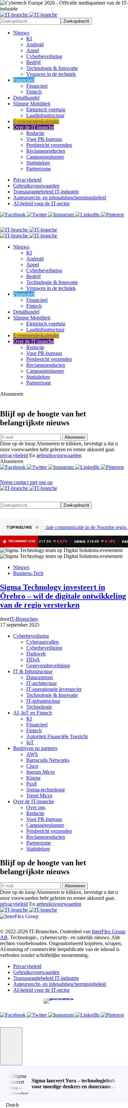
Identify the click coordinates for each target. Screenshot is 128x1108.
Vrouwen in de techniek (51, 74)
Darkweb (36, 653)
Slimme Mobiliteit (31, 103)
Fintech (34, 92)
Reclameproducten (45, 151)
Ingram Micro (40, 772)
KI (29, 38)
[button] (11, 1046)
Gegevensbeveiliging (48, 665)
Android (35, 44)
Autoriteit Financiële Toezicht (57, 736)
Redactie (35, 133)
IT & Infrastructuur (33, 671)
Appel (32, 50)
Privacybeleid (27, 180)
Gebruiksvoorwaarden (36, 185)
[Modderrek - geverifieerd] (64, 1003)
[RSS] (4, 224)
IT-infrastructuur (43, 701)
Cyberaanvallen (42, 642)
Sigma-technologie (45, 789)
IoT (30, 742)
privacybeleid (14, 455)
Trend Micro (39, 795)
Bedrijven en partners (35, 748)
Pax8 (31, 784)
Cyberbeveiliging (44, 56)
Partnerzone (38, 168)
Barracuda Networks (47, 760)
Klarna (33, 778)
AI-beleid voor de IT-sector (41, 203)
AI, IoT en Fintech (32, 713)
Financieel (23, 80)
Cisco (32, 766)
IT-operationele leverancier (54, 689)
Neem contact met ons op (26, 482)
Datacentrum (39, 677)
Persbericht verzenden (49, 145)
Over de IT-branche (33, 127)
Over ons (35, 807)
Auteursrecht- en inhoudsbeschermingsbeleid (59, 197)
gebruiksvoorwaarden (58, 455)
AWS (32, 754)
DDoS (33, 659)
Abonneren (75, 437)
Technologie (39, 707)
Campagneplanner (45, 157)
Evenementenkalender (36, 121)
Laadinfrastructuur (45, 115)
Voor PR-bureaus (44, 139)
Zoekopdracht (76, 21)
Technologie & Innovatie (52, 68)
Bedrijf (33, 62)
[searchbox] (30, 21)
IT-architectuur (41, 683)
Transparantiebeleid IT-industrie (46, 191)
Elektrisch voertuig (45, 109)
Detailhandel (26, 97)
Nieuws (21, 32)
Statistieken (38, 163)
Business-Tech (28, 573)
